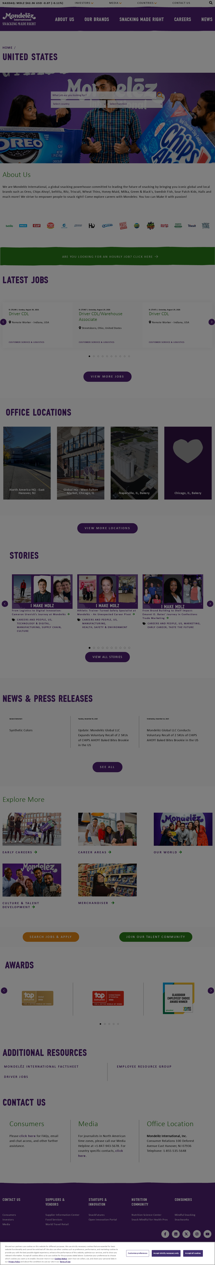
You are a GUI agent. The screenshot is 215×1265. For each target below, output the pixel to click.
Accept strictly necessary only (166, 1253)
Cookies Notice (61, 1259)
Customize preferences (137, 1253)
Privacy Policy (14, 1262)
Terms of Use (65, 1262)
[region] (107, 1253)
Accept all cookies (193, 1253)
